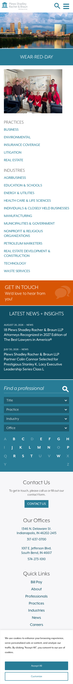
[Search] (57, 6)
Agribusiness (15, 178)
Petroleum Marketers (23, 243)
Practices (36, 603)
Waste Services (17, 271)
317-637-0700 (36, 539)
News (36, 617)
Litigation (12, 152)
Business (11, 129)
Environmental (17, 137)
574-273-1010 (37, 559)
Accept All (36, 665)
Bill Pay (36, 582)
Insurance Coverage (22, 145)
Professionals (36, 596)
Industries (36, 610)
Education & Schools (23, 185)
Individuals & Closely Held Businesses (36, 208)
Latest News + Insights (36, 314)
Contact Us (36, 504)
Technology (15, 263)
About (36, 589)
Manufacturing (18, 216)
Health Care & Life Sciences (27, 200)
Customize (36, 676)
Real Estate (13, 160)
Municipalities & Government (29, 223)
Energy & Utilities (19, 193)
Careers (36, 624)
